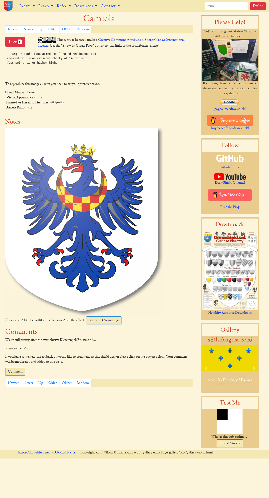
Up (40, 29)
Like (14, 42)
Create (25, 6)
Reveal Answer (229, 443)
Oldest (66, 29)
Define (258, 6)
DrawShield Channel (230, 182)
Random (83, 29)
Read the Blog (230, 207)
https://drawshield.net (34, 452)
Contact (108, 6)
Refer (62, 6)
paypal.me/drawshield (230, 109)
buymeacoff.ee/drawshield (230, 128)
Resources (84, 6)
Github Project (230, 167)
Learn (44, 6)
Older (52, 29)
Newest (13, 29)
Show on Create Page (104, 320)
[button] (206, 368)
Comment (15, 371)
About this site (64, 452)
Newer (28, 29)
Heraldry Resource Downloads (230, 313)
